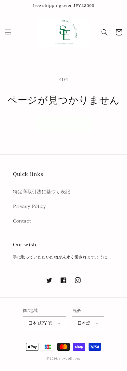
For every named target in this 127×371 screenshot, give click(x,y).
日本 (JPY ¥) (40, 323)
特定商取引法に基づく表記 (41, 191)
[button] (8, 32)
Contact (22, 221)
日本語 (84, 323)
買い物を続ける (63, 123)
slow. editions (69, 358)
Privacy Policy (29, 206)
